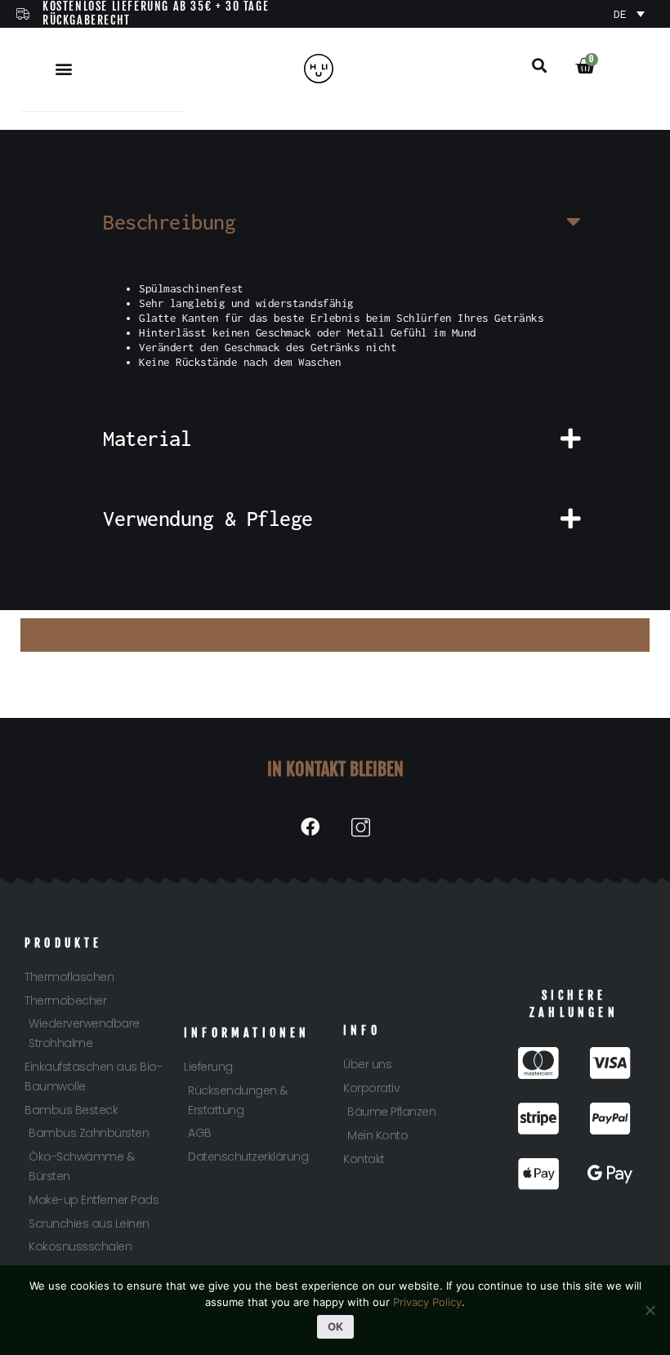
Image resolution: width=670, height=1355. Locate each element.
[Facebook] (309, 827)
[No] (649, 1310)
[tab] (335, 222)
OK (335, 1326)
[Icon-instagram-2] (360, 827)
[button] (64, 68)
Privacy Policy (427, 1301)
